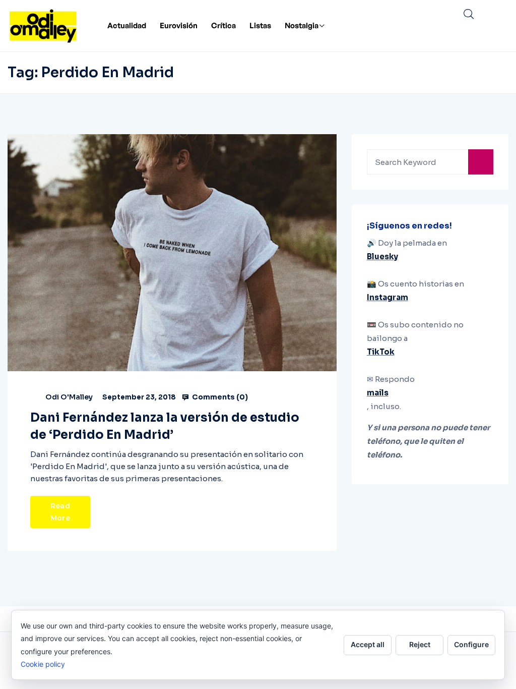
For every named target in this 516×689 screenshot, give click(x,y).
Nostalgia (301, 25)
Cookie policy (43, 664)
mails (378, 392)
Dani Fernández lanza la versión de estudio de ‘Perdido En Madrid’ (164, 426)
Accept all (367, 644)
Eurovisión (179, 25)
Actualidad (126, 25)
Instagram (387, 297)
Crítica (223, 25)
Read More (60, 512)
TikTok (381, 352)
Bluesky (382, 256)
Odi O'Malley (69, 396)
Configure (471, 644)
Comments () (219, 397)
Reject (419, 644)
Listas (260, 25)
